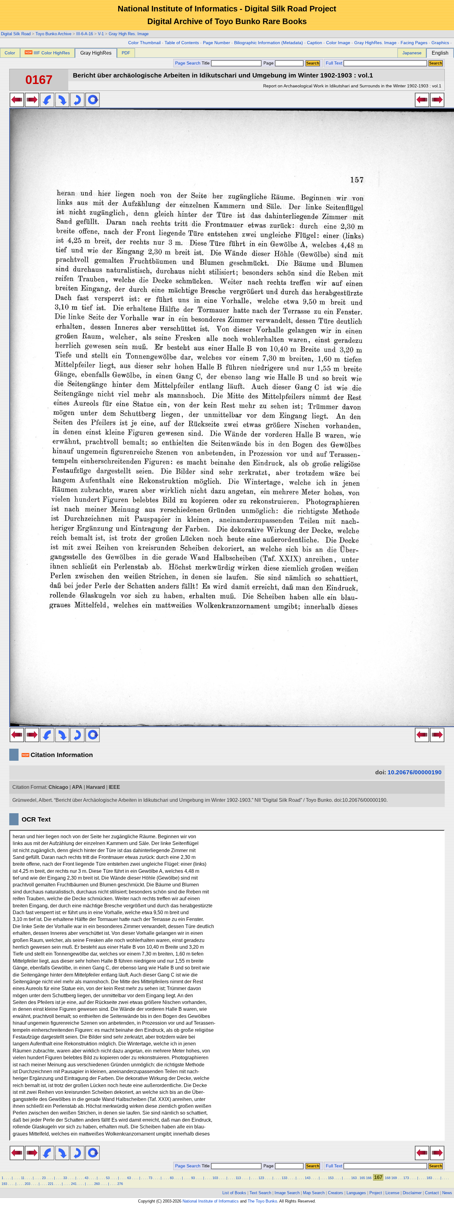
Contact (432, 1192)
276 (120, 1184)
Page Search (187, 63)
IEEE (114, 787)
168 (387, 1178)
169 (394, 1178)
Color (10, 52)
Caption (314, 42)
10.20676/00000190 (415, 772)
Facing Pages (414, 42)
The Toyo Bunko (262, 1201)
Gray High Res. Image (129, 33)
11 (22, 1178)
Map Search (314, 1192)
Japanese (412, 52)
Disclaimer (412, 1192)
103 (215, 1178)
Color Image (338, 42)
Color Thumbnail (144, 42)
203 (27, 1184)
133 (284, 1178)
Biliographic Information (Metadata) (268, 42)
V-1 (101, 33)
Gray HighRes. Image (375, 42)
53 (108, 1178)
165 (362, 1178)
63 (129, 1178)
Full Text (334, 63)
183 (429, 1178)
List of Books (234, 1192)
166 (369, 1178)
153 (331, 1178)
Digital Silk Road (16, 33)
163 (354, 1178)
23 (44, 1178)
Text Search (260, 1192)
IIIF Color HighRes (52, 52)
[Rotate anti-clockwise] (47, 105)
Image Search (287, 1192)
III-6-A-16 (84, 33)
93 (193, 1178)
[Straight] (92, 105)
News (447, 1192)
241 (74, 1184)
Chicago (58, 787)
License (392, 1192)
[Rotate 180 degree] (77, 105)
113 (238, 1178)
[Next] (32, 105)
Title (206, 63)
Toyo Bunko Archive (53, 33)
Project (375, 1192)
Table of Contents (182, 42)
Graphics (440, 42)
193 (4, 1184)
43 (86, 1178)
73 (150, 1178)
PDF (126, 52)
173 (406, 1178)
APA (77, 787)
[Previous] (17, 105)
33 (65, 1178)
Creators (335, 1192)
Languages (356, 1192)
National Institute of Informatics (211, 1201)
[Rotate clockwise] (62, 105)
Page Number (216, 42)
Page (268, 63)
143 (307, 1178)
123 (261, 1178)
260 (97, 1184)
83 (172, 1178)
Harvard (95, 787)
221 (50, 1184)
